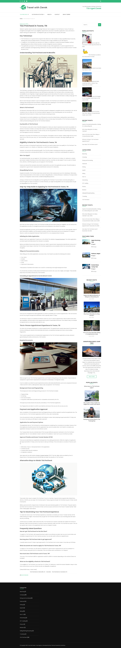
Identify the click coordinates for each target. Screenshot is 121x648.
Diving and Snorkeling (87, 160)
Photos (84, 186)
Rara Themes (52, 645)
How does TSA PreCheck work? (90, 144)
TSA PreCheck (24, 14)
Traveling (84, 196)
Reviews (84, 190)
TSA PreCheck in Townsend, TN (59, 571)
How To (84, 176)
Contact (57, 14)
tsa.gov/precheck (60, 239)
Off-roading (85, 183)
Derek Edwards (24, 575)
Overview (48, 571)
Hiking (83, 173)
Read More (92, 376)
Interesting (85, 180)
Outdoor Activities (37, 14)
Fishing (84, 167)
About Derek (66, 14)
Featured (84, 163)
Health (49, 14)
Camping (84, 157)
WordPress (63, 645)
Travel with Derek (37, 7)
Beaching (84, 154)
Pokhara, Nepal (95, 253)
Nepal (93, 244)
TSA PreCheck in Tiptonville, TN (37, 571)
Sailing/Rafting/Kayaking (88, 193)
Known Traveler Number (42, 455)
